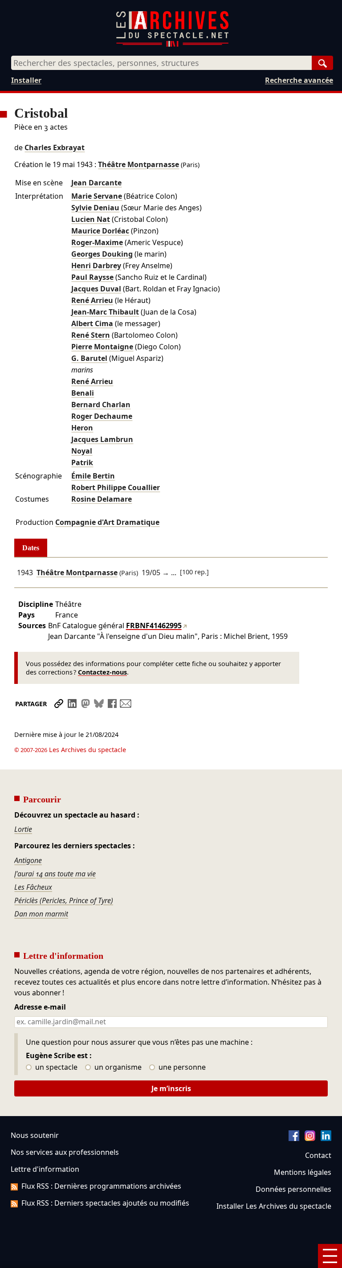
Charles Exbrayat (54, 147)
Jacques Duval (96, 289)
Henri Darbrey (96, 265)
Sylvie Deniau (95, 208)
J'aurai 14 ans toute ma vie (55, 874)
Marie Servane (96, 196)
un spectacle (55, 1067)
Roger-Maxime (97, 242)
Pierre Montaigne (102, 347)
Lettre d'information (45, 1169)
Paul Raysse (92, 277)
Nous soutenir (35, 1135)
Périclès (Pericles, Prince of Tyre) (63, 900)
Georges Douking (102, 254)
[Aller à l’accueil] (172, 45)
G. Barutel (89, 358)
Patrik (82, 462)
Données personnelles (293, 1189)
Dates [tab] (30, 548)
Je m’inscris (171, 1088)
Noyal (81, 451)
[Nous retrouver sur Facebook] (294, 1138)
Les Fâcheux (33, 887)
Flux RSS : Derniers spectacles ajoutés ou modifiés (105, 1203)
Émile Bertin (93, 476)
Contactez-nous (102, 672)
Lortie (23, 829)
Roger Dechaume (101, 416)
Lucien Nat (90, 219)
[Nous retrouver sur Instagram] (310, 1138)
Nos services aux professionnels (65, 1152)
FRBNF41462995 (154, 625)
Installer (26, 80)
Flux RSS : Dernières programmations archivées (101, 1186)
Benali (82, 393)
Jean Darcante (96, 183)
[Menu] (330, 1256)
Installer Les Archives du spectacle (273, 1206)
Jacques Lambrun (102, 439)
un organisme (117, 1067)
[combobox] (161, 63)
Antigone (28, 860)
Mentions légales (302, 1172)
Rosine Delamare (101, 499)
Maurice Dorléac (100, 231)
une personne (181, 1067)
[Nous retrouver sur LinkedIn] (326, 1138)
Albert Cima (92, 323)
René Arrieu (92, 300)
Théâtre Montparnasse (138, 164)
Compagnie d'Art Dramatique (107, 522)
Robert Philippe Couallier (115, 487)
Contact (318, 1155)
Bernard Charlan (100, 404)
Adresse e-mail (40, 1007)
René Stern (90, 335)
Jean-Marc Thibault (105, 312)
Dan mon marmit (41, 914)
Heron (82, 428)
